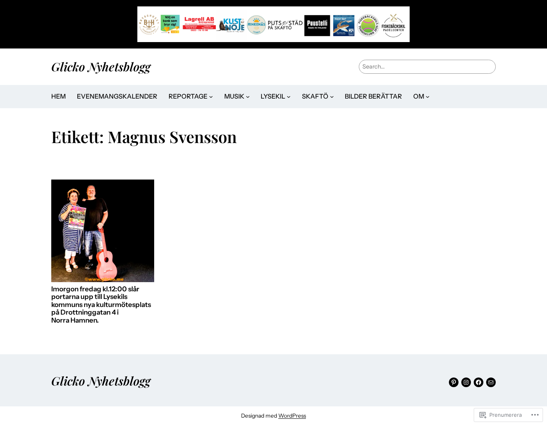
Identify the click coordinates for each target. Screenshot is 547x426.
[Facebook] (478, 382)
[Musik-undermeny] (248, 97)
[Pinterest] (454, 382)
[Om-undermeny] (428, 97)
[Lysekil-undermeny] (289, 97)
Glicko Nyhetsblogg (101, 66)
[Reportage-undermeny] (211, 97)
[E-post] (491, 382)
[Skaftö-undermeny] (332, 97)
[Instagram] (466, 382)
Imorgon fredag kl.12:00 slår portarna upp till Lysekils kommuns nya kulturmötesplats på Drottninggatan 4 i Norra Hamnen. (101, 304)
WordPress (292, 415)
